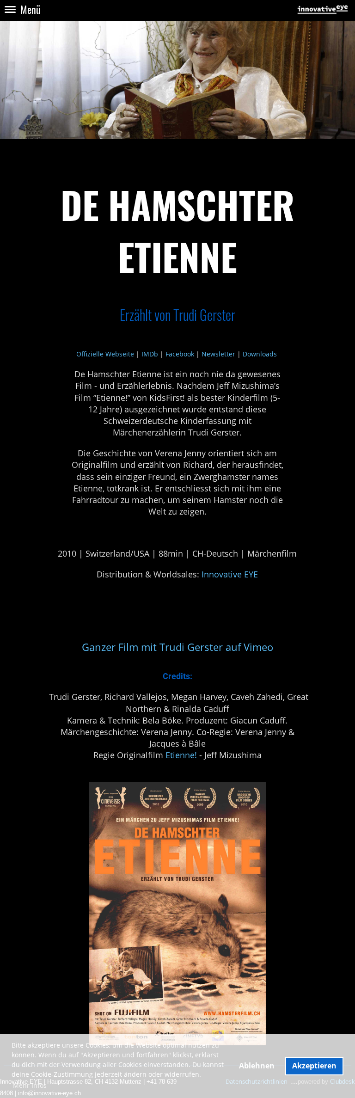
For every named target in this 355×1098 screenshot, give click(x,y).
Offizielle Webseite (105, 354)
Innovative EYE (230, 574)
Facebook (179, 354)
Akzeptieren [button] (314, 1066)
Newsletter (218, 354)
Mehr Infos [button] (30, 1085)
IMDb (149, 354)
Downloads (260, 354)
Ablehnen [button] (257, 1066)
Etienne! (181, 755)
